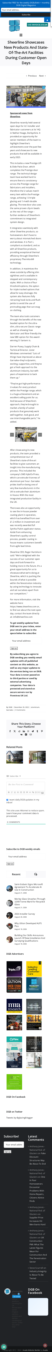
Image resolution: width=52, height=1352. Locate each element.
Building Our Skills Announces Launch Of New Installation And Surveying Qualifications (30, 938)
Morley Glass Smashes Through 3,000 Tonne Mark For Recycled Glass (30, 902)
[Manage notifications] (45, 1345)
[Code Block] (29, 792)
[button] (12, 435)
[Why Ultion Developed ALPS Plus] (9, 924)
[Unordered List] (23, 792)
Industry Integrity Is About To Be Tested (38, 1275)
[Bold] (8, 792)
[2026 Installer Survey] (9, 913)
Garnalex (9, 710)
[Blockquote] (26, 792)
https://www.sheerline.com (23, 606)
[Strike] (17, 792)
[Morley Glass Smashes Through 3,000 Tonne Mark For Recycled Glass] (9, 901)
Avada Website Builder (31, 1350)
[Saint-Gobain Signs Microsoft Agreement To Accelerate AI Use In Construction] (9, 887)
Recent (16, 874)
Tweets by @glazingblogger (19, 1117)
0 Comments (20, 710)
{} (36, 792)
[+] (39, 792)
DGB (10, 707)
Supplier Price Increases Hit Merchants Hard (37, 1221)
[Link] (32, 792)
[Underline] (14, 792)
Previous (32, 75)
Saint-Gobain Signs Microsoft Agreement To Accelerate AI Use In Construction (29, 887)
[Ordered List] (20, 792)
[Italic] (11, 792)
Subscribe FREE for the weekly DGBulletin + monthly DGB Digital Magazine (26, 3)
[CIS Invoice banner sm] (37, 23)
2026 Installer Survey (25, 913)
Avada (45, 1350)
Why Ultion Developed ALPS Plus (28, 924)
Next (41, 75)
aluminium (35, 707)
